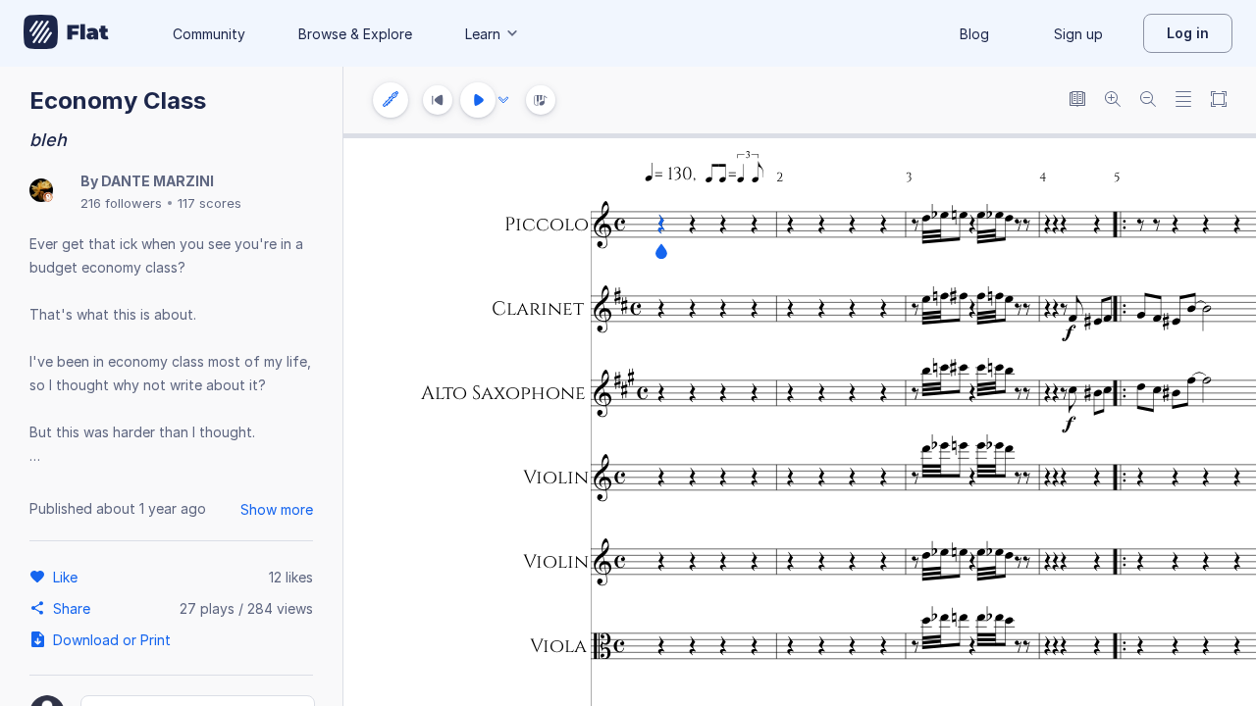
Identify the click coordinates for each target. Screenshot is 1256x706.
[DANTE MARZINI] (41, 191)
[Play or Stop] (478, 100)
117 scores (209, 203)
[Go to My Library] (66, 33)
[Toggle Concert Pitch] (1077, 100)
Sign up (1078, 33)
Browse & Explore (355, 33)
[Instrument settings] (390, 100)
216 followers (121, 203)
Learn (482, 33)
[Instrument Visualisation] (540, 100)
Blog (974, 33)
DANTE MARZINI (157, 181)
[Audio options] (503, 100)
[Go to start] (437, 100)
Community (209, 33)
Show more (276, 509)
